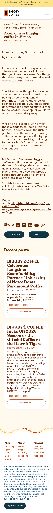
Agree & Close (15, 505)
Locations (23, 455)
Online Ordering (22, 451)
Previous (16, 234)
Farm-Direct (8, 451)
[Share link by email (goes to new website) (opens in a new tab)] (36, 225)
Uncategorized (29, 24)
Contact (38, 455)
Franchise (39, 452)
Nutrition (9, 459)
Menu (21, 446)
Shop (20, 459)
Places (25, 304)
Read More (25, 311)
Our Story (9, 446)
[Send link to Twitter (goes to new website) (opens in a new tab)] (24, 225)
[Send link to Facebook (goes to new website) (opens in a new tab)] (18, 225)
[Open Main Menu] (47, 13)
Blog (16, 24)
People (17, 304)
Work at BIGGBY (38, 447)
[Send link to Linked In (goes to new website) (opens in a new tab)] (30, 225)
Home (7, 24)
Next (37, 234)
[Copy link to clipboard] (43, 225)
